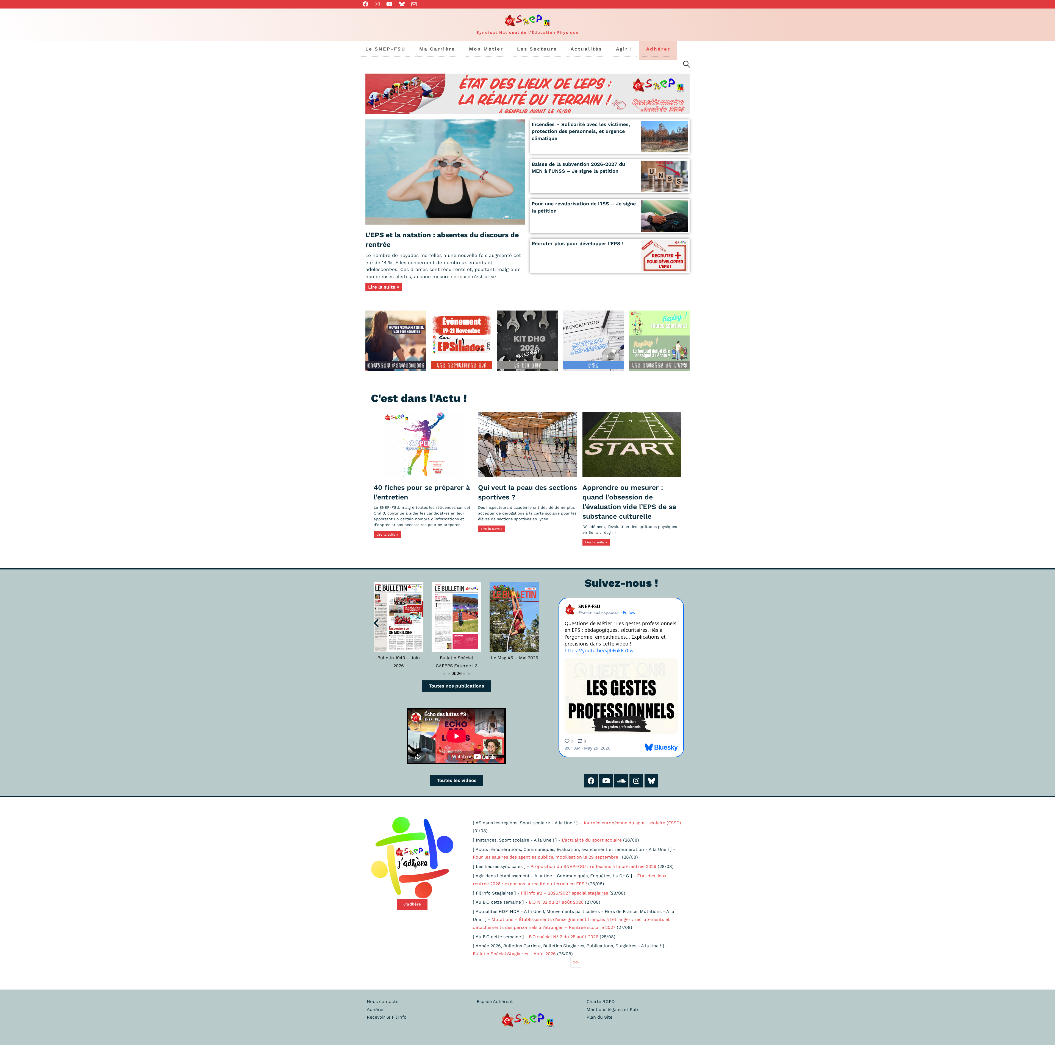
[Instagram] (636, 780)
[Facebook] (591, 780)
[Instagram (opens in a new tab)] (377, 4)
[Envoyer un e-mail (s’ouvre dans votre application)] (414, 4)
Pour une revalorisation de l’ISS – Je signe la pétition (584, 207)
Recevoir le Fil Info (387, 1017)
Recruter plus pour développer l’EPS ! (577, 243)
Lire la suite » (383, 287)
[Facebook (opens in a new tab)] (367, 4)
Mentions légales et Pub (612, 1009)
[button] (376, 623)
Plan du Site (599, 1017)
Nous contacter (383, 1001)
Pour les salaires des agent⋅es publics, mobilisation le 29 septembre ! (547, 857)
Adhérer (375, 1009)
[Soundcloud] (621, 780)
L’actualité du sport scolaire (592, 840)
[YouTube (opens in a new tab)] (389, 4)
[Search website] (686, 65)
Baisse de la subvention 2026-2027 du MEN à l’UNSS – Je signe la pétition (578, 167)
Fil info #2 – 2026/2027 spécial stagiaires (564, 893)
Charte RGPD (601, 1001)
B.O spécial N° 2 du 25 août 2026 (563, 936)
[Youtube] (606, 780)
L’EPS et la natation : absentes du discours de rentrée (442, 239)
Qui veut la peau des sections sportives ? (527, 492)
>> (576, 962)
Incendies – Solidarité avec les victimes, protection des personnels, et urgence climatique (581, 131)
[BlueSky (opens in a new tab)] (402, 4)
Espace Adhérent (495, 1001)
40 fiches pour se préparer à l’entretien (422, 492)
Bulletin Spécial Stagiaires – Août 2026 (514, 953)
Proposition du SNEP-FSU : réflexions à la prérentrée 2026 (593, 866)
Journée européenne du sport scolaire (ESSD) (632, 822)
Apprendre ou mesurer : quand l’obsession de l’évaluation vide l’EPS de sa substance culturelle (629, 502)
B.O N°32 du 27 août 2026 (556, 902)
